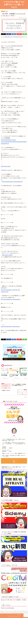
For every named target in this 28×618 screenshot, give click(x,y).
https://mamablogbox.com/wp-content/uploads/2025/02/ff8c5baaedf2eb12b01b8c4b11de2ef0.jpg (14, 141)
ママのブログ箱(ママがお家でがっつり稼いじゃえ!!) (14, 4)
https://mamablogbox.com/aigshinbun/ (10, 299)
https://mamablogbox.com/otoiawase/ (10, 326)
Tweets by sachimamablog (7, 608)
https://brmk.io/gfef (5, 166)
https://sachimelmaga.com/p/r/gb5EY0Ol (12, 181)
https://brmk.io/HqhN (7, 255)
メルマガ (3, 11)
